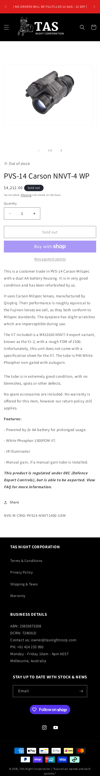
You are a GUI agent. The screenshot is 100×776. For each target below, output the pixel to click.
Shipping (26, 195)
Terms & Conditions (26, 560)
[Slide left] (38, 150)
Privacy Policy (21, 572)
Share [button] (14, 502)
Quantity (10, 203)
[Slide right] (61, 150)
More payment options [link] (50, 259)
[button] (6, 27)
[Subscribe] (81, 691)
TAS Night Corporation (34, 769)
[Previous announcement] (5, 6)
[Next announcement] (94, 6)
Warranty (17, 595)
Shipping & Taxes (24, 584)
